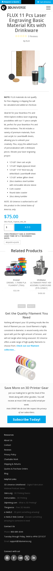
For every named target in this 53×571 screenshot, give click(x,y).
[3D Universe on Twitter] (27, 557)
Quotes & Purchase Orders (16, 468)
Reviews (7, 449)
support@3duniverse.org (20, 541)
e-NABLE (8, 512)
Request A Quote (12, 242)
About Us (8, 440)
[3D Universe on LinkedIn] (34, 557)
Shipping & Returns (12, 464)
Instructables (9, 498)
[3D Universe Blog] (7, 557)
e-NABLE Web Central (13, 517)
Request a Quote (11, 2)
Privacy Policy (10, 454)
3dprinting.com (10, 502)
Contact (7, 445)
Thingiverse (9, 507)
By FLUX (26, 41)
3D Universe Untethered (14, 484)
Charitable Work (11, 459)
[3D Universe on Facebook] (14, 557)
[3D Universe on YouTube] (20, 557)
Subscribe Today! (26, 419)
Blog (6, 473)
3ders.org (8, 493)
